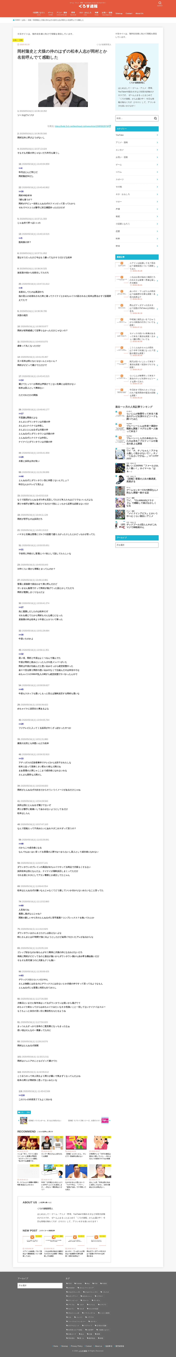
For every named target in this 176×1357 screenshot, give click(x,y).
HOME (17, 20)
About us (98, 1346)
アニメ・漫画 (122, 142)
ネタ (69, 1317)
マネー (119, 202)
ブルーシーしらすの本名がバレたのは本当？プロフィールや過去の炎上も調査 (142, 441)
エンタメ (120, 150)
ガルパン (85, 1300)
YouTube (120, 135)
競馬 (98, 1334)
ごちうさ (106, 1292)
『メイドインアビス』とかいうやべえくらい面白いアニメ (142, 514)
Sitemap (119, 13)
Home (55, 1346)
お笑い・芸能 (26, 20)
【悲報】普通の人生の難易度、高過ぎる (142, 480)
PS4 (95, 1283)
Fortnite (79, 1283)
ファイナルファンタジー (77, 1321)
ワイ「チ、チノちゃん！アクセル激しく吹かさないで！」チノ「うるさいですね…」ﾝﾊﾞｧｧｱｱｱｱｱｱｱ (142, 454)
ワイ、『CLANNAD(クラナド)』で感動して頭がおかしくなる (141, 503)
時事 (118, 239)
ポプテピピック (73, 1326)
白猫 (90, 1334)
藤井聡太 (92, 1338)
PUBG (104, 1283)
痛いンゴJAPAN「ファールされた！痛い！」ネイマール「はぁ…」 (142, 468)
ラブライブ (88, 1326)
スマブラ (103, 1305)
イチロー (100, 1296)
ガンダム (97, 1300)
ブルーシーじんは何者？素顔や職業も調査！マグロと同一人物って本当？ (142, 429)
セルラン (71, 1309)
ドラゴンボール (89, 1313)
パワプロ (90, 1317)
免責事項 (108, 1346)
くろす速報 (82, 1351)
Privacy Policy (76, 1346)
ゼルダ (81, 1309)
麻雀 (101, 1338)
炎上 (82, 1334)
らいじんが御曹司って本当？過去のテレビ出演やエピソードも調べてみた (142, 416)
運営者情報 (119, 1346)
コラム (119, 172)
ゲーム (119, 165)
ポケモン (93, 1321)
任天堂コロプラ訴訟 (75, 1330)
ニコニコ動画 (105, 1313)
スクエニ (92, 1305)
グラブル (71, 1305)
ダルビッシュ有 (73, 1313)
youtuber (71, 1288)
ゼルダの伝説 (93, 1309)
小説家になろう (123, 224)
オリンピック (73, 1300)
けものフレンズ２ (91, 1292)
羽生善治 (71, 1338)
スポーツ (120, 179)
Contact (129, 13)
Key (88, 1283)
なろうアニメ (73, 1296)
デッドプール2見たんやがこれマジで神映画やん (142, 526)
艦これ (81, 1338)
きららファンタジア (86, 1288)
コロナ (81, 1305)
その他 (119, 187)
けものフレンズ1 (74, 1292)
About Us (139, 13)
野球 (118, 246)
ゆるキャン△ (87, 1296)
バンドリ (79, 1317)
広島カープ (72, 1334)
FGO (70, 1283)
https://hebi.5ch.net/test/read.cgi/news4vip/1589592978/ (81, 126)
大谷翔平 (90, 1330)
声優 (118, 209)
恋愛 (118, 231)
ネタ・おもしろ (123, 194)
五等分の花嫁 (101, 1326)
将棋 (118, 216)
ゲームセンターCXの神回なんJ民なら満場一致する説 (142, 491)
